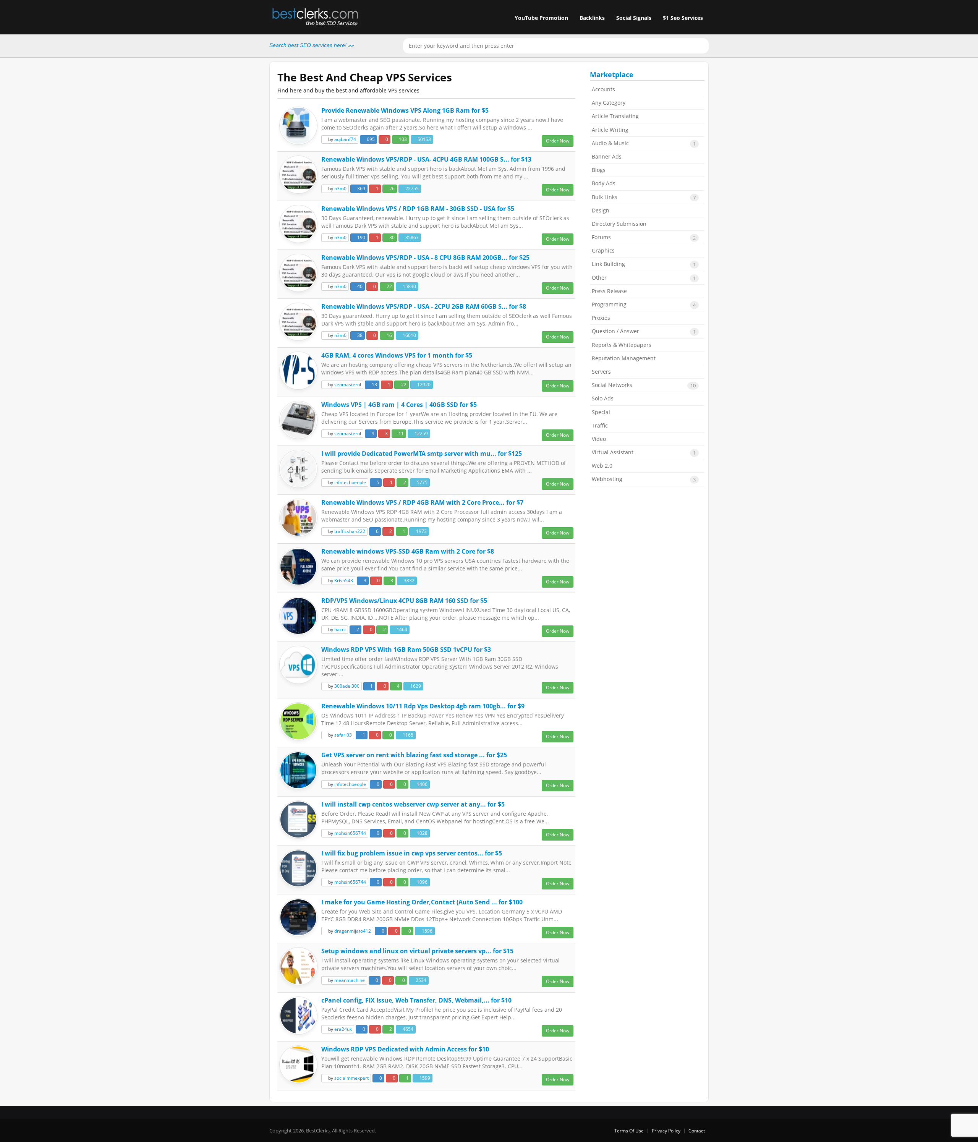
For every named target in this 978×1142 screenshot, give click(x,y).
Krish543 (343, 580)
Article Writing (610, 129)
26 (391, 188)
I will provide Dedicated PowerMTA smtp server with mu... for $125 (421, 453)
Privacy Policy (666, 1130)
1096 (421, 882)
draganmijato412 (352, 931)
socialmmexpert (351, 1078)
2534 (420, 980)
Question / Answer (644, 331)
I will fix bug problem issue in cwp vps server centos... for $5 (411, 853)
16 (388, 335)
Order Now (557, 141)
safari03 (343, 735)
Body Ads (603, 183)
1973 (421, 531)
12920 (423, 384)
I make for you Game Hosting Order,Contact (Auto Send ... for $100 (422, 902)
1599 (424, 1078)
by (341, 139)
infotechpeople (350, 482)
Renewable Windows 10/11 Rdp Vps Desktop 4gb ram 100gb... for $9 (423, 706)
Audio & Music (644, 143)
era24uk (343, 1029)
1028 (421, 833)
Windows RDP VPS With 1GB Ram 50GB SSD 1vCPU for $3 (406, 649)
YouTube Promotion (541, 17)
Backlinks (592, 17)
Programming (644, 304)
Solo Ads (603, 398)
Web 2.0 (602, 465)
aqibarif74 (345, 139)
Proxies (601, 317)
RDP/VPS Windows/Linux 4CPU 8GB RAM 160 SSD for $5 (404, 600)
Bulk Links (644, 197)
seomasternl (347, 384)
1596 (426, 931)
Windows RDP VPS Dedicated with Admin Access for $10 (405, 1049)
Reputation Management (624, 358)
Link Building (644, 264)
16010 (409, 335)
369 (360, 188)
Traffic (600, 425)
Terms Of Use (629, 1130)
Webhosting (644, 479)
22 (388, 286)
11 (400, 433)
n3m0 (340, 188)
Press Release (609, 291)
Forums (644, 237)
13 (374, 384)
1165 (407, 735)
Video (599, 438)
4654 (407, 1029)
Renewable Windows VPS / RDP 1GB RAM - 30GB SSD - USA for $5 (417, 208)
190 (360, 237)
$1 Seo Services (683, 17)
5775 (421, 482)
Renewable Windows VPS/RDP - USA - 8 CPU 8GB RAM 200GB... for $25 (425, 257)
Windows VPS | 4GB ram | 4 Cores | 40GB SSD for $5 (399, 404)
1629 (415, 686)
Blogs (599, 169)
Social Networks (644, 385)
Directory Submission (619, 223)
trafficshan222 (349, 531)
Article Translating (615, 116)
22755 (411, 188)
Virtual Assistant (644, 452)
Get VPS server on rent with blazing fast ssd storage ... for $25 (414, 755)
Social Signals (633, 17)
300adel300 (346, 686)
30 (391, 237)
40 (359, 286)
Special (601, 412)
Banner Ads (607, 156)
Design (600, 210)
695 (370, 139)
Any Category (608, 102)
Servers (601, 371)
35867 (411, 237)
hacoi (340, 629)
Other (644, 278)
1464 (401, 629)
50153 (423, 139)
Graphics (603, 250)
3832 (409, 580)
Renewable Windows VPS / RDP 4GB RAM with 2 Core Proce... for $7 (422, 502)
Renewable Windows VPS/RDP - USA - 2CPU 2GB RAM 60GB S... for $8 (423, 306)
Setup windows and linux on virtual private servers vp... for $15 (417, 951)
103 (402, 139)
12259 (420, 433)
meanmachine (349, 980)
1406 (421, 784)
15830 (409, 286)
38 (359, 335)
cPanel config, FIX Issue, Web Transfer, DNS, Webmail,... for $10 (416, 1000)
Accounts (603, 89)
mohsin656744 (350, 833)
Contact (696, 1130)
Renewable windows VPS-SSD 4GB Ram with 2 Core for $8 (407, 551)
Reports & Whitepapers (621, 344)
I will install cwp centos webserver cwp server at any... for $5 (413, 804)
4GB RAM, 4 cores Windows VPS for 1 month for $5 (396, 355)
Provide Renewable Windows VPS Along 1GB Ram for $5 (405, 110)
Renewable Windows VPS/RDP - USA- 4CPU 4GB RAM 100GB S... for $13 (426, 159)
